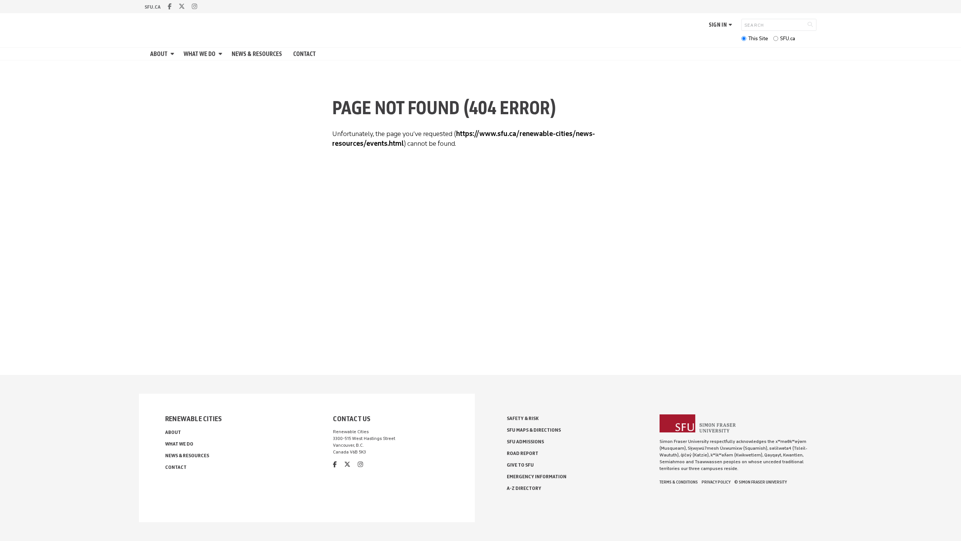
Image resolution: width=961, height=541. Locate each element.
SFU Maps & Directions (534, 430)
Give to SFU (520, 465)
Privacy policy (716, 482)
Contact (304, 53)
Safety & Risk (523, 418)
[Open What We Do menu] (221, 53)
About (158, 53)
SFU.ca (787, 38)
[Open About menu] (173, 53)
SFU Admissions (525, 441)
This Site (758, 38)
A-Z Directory (524, 488)
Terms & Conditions (679, 482)
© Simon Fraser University (760, 482)
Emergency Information (536, 476)
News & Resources (257, 53)
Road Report (522, 453)
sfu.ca (153, 7)
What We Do (199, 53)
